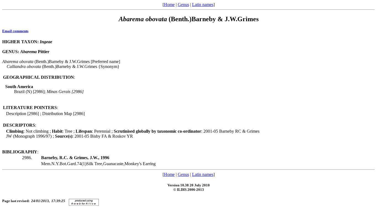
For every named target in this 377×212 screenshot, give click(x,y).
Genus (183, 4)
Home (169, 4)
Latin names (202, 4)
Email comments (15, 31)
